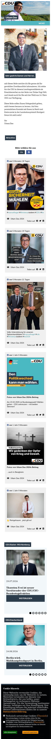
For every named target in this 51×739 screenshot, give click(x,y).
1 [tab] (30, 613)
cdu (38, 334)
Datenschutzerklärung (14, 711)
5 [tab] (42, 613)
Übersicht (42, 715)
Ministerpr (24, 212)
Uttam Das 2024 (17, 219)
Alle (21, 152)
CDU (38, 212)
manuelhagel (13, 212)
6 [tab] (45, 613)
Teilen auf (31, 221)
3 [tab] (36, 613)
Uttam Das (11, 17)
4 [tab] (39, 613)
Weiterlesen (25, 598)
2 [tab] (33, 613)
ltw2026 (27, 336)
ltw (43, 212)
